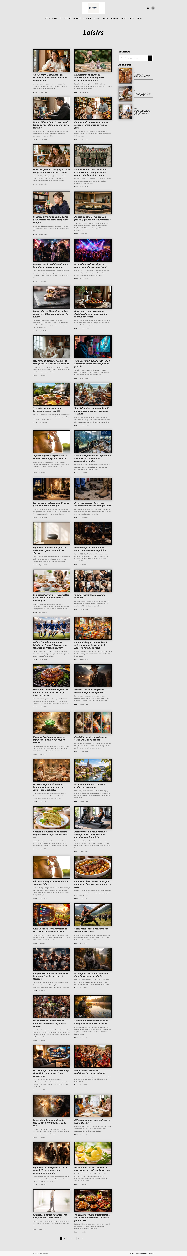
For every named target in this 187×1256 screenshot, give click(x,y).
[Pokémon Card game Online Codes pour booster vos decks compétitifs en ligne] (51, 203)
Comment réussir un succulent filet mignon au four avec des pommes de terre (92, 884)
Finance (136, 91)
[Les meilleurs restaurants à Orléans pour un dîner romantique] (51, 489)
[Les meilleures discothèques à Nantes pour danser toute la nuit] (93, 250)
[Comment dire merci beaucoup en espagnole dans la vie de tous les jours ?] (93, 108)
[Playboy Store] (93, 8)
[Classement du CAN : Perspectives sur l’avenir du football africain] (51, 915)
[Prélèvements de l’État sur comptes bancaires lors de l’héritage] (125, 93)
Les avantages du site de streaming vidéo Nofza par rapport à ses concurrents (51, 1073)
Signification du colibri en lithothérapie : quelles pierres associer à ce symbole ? (89, 77)
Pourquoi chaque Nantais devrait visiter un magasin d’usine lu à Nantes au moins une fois (91, 645)
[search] (148, 8)
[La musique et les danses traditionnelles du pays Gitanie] (93, 1056)
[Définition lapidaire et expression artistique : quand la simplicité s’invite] (51, 533)
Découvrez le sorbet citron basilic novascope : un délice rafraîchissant (92, 1169)
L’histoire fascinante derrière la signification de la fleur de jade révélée (49, 739)
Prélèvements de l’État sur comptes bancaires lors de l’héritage (142, 94)
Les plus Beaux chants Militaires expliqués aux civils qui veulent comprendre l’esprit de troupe (90, 172)
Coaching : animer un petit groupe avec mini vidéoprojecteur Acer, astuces (142, 112)
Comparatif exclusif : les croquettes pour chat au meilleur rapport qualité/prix (51, 597)
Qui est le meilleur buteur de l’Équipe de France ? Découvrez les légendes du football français (50, 645)
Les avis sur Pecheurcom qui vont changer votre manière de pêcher (91, 1022)
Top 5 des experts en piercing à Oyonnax (89, 596)
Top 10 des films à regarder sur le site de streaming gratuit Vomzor (50, 457)
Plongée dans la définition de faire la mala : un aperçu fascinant (50, 265)
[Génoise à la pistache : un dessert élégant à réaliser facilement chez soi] (51, 818)
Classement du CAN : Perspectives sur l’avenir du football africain (50, 930)
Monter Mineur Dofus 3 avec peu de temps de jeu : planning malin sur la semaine (51, 125)
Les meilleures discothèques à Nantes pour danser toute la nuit (90, 265)
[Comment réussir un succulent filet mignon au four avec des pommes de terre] (93, 867)
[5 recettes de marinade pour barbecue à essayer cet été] (51, 394)
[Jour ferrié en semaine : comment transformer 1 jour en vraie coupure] (51, 347)
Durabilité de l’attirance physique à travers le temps (142, 76)
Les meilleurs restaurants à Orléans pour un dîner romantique (51, 504)
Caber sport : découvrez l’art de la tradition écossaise (91, 930)
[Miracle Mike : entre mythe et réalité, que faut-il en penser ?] (93, 675)
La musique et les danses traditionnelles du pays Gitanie (90, 1072)
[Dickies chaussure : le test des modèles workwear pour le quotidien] (93, 489)
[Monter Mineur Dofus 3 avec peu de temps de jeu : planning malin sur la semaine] (51, 108)
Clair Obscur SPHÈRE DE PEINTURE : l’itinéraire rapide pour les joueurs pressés (92, 363)
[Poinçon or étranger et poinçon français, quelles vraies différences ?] (93, 203)
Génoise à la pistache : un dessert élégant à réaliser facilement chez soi (50, 834)
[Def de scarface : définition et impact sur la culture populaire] (93, 533)
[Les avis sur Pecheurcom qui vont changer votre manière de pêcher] (93, 1006)
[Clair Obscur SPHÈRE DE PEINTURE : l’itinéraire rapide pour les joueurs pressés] (93, 347)
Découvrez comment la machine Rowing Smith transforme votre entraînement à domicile (90, 834)
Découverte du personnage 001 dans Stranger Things (51, 883)
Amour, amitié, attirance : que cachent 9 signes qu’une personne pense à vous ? (50, 77)
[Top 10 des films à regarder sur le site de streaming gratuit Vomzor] (51, 441)
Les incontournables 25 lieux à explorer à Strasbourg (89, 786)
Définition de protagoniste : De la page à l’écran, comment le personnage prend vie (50, 1170)
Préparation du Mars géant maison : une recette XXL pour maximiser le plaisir (51, 314)
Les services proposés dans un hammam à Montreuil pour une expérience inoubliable (49, 787)
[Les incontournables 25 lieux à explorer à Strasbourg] (93, 770)
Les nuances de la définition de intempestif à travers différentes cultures (49, 1023)
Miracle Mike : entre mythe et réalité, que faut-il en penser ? (89, 691)
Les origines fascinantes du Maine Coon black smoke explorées (91, 975)
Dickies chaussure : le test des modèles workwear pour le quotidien (92, 504)
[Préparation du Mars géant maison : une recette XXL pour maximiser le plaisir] (51, 297)
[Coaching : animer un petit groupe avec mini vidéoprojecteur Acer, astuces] (125, 111)
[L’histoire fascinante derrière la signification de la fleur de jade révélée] (51, 723)
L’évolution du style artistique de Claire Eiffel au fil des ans (90, 738)
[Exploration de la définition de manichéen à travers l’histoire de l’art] (51, 1106)
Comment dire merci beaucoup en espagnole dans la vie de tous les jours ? (91, 125)
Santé (135, 73)
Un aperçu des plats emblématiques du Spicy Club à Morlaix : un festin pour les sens (92, 1217)
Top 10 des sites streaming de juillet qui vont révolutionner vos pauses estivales (92, 411)
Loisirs (35, 92)
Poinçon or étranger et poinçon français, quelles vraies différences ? (92, 218)
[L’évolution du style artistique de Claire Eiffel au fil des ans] (93, 723)
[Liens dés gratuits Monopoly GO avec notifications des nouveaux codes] (51, 155)
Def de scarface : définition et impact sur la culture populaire (90, 549)
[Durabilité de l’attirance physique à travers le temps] (125, 75)
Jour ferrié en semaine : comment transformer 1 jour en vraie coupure (51, 362)
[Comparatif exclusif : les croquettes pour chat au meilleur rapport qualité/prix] (51, 581)
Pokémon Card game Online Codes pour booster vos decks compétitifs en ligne (50, 219)
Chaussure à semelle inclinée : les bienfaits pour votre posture (50, 1216)
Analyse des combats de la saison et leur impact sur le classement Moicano (51, 976)
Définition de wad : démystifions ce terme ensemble (92, 1121)
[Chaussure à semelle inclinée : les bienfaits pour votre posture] (51, 1201)
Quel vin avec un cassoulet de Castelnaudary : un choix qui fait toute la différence (90, 314)
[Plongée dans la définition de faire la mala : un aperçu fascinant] (51, 250)
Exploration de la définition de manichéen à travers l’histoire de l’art (49, 1122)
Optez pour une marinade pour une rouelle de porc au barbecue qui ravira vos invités (50, 692)
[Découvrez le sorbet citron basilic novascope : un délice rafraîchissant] (93, 1153)
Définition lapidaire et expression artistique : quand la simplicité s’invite (50, 550)
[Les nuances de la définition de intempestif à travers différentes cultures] (51, 1006)
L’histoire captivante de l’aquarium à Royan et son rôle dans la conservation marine (92, 458)
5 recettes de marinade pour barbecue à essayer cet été (47, 409)
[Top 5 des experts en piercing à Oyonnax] (93, 581)
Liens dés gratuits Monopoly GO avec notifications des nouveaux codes (51, 171)
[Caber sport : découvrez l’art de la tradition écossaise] (93, 915)
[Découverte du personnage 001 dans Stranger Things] (51, 867)
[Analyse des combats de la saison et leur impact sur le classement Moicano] (51, 959)
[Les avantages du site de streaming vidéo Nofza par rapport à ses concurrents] (51, 1056)
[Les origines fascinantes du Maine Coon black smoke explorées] (93, 959)
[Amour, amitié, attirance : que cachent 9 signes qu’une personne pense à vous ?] (51, 61)
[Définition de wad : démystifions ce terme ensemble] (93, 1106)
